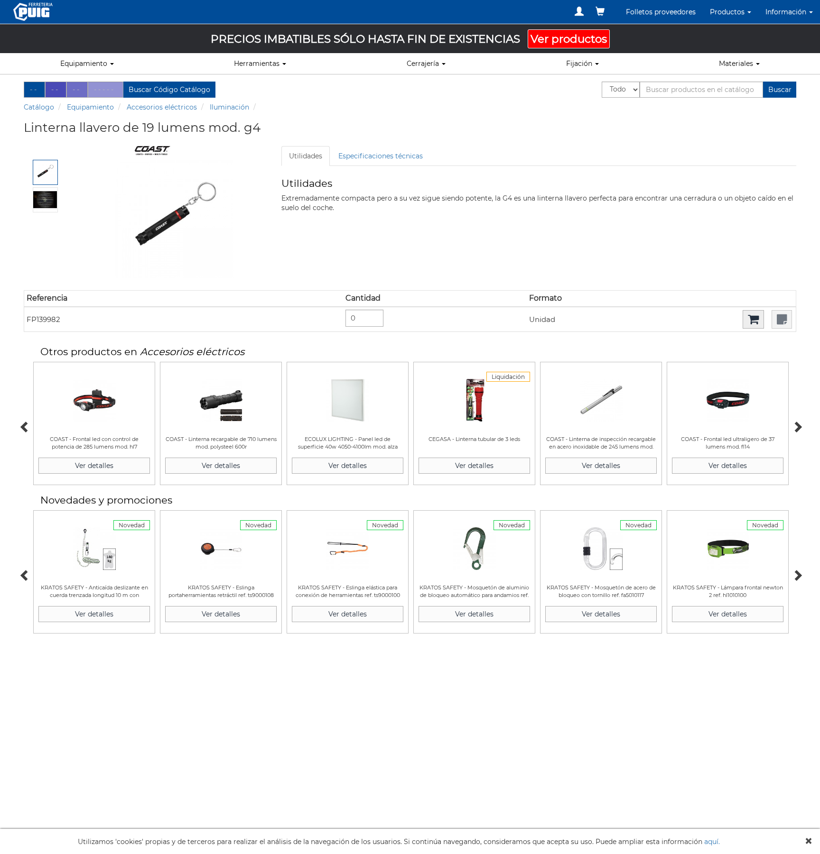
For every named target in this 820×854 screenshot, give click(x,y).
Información (786, 12)
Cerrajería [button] (424, 63)
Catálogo (39, 107)
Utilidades (305, 156)
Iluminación (229, 107)
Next (796, 426)
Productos (728, 12)
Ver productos (569, 39)
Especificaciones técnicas (380, 156)
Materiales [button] (737, 63)
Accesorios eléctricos (162, 107)
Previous (23, 426)
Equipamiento (90, 107)
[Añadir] (753, 319)
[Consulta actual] (600, 11)
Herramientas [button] (257, 63)
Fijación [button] (580, 63)
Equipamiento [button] (84, 63)
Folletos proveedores (661, 12)
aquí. (712, 841)
